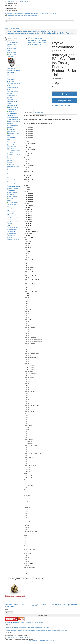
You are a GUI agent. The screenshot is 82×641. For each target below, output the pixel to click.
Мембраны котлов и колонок (13, 155)
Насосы (9, 160)
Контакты (53, 13)
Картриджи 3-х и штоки (48, 31)
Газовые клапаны (12, 73)
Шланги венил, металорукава (11, 232)
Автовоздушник (10, 627)
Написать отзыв (65, 105)
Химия (9, 225)
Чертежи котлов (44, 13)
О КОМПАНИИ (9, 13)
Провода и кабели (12, 188)
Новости (28, 622)
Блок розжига (11, 56)
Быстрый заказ (64, 100)
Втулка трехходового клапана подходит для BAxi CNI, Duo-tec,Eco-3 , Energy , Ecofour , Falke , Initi (40, 33)
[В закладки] (53, 38)
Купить (64, 94)
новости (30, 13)
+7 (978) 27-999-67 (11, 1)
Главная (9, 31)
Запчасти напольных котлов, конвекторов (13, 118)
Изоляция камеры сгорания (12, 126)
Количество (56, 87)
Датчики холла (11, 109)
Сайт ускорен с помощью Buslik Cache (41, 640)
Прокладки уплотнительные (12, 195)
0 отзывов (55, 105)
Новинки (35, 13)
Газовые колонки (12, 77)
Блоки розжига (35, 627)
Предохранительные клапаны (13, 175)
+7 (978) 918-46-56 (24, 1)
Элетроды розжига (13, 239)
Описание (28, 112)
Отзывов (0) (39, 112)
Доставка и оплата (21, 13)
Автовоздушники (12, 44)
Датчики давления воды (12, 88)
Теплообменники (12, 209)
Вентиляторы (11, 68)
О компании (9, 622)
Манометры (10, 148)
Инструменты (11, 131)
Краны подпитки (12, 144)
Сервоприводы (11, 204)
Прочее (9, 200)
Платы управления (13, 166)
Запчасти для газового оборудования (26, 31)
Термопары (10, 213)
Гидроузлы (10, 81)
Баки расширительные (22, 627)
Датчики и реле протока (12, 96)
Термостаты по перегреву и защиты (13, 220)
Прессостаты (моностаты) (11, 183)
